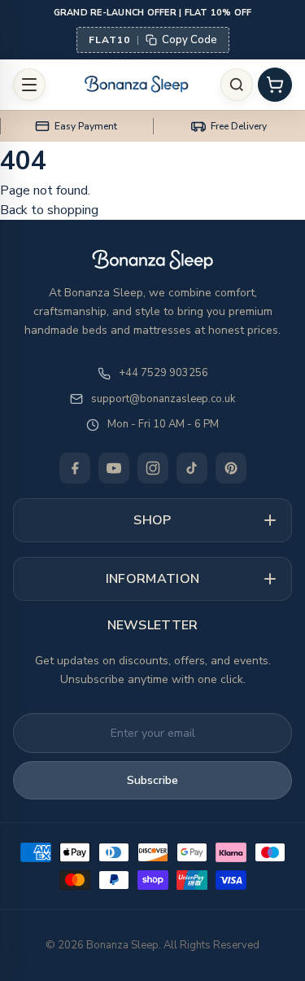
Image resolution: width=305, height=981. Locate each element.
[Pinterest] (231, 468)
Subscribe (152, 780)
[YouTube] (113, 468)
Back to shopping (49, 210)
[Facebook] (74, 468)
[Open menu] (29, 84)
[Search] (236, 84)
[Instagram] (152, 468)
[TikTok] (191, 468)
